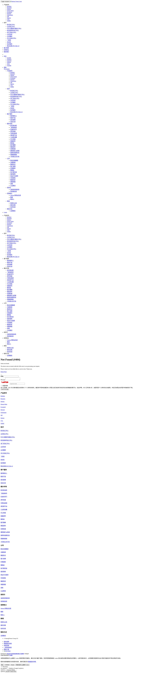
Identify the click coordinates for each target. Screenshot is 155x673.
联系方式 (9, 209)
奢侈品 (12, 143)
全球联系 (13, 210)
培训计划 (13, 121)
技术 (8, 88)
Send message (4, 389)
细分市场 (9, 123)
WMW (9, 20)
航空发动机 (13, 125)
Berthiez (9, 6)
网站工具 (6, 649)
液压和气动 (13, 135)
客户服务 (6, 48)
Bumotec (9, 7)
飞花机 (9, 40)
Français (9, 60)
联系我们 (6, 51)
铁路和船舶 (13, 154)
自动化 (9, 42)
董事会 (12, 170)
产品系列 (9, 70)
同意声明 (5, 385)
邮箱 (2, 376)
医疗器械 (13, 145)
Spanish (9, 65)
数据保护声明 (8, 643)
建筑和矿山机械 (14, 150)
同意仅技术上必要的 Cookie (22, 664)
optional (3, 670)
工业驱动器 (13, 137)
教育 (11, 197)
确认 (2, 664)
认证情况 (13, 185)
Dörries (9, 9)
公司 (8, 158)
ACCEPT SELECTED (11, 671)
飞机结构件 (13, 127)
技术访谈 (13, 207)
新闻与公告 (13, 203)
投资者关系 (13, 191)
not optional (4, 668)
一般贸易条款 (8, 647)
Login (5, 212)
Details (12, 664)
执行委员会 (13, 172)
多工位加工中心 (11, 38)
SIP (8, 16)
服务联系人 (13, 116)
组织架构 (13, 174)
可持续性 (13, 178)
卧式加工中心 (11, 24)
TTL (8, 19)
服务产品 (13, 117)
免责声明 (6, 645)
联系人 (12, 199)
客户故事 (13, 166)
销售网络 (13, 181)
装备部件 (13, 141)
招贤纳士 (6, 49)
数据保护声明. (32, 661)
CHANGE (7, 664)
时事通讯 (13, 168)
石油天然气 (13, 129)
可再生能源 (13, 133)
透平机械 (13, 131)
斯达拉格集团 (14, 160)
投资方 (9, 187)
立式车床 (9, 34)
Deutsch (9, 59)
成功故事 (13, 119)
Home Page (4, 371)
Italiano (9, 62)
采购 (11, 183)
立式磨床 (9, 36)
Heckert (9, 13)
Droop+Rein (10, 10)
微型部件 (13, 147)
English (9, 57)
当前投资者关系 (14, 189)
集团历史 (13, 179)
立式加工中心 (11, 26)
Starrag (9, 18)
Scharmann (10, 15)
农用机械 (13, 148)
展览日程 (13, 205)
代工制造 (13, 139)
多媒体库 (13, 162)
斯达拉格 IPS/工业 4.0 (13, 46)
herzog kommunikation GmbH (15, 653)
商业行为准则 (14, 176)
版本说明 (6, 641)
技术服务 (9, 44)
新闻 (8, 201)
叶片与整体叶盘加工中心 (14, 28)
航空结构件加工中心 (13, 30)
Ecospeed (9, 12)
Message (3, 379)
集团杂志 (13, 164)
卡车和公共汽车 (14, 156)
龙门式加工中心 (11, 32)
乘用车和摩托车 (14, 152)
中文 (5, 56)
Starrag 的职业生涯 (15, 195)
